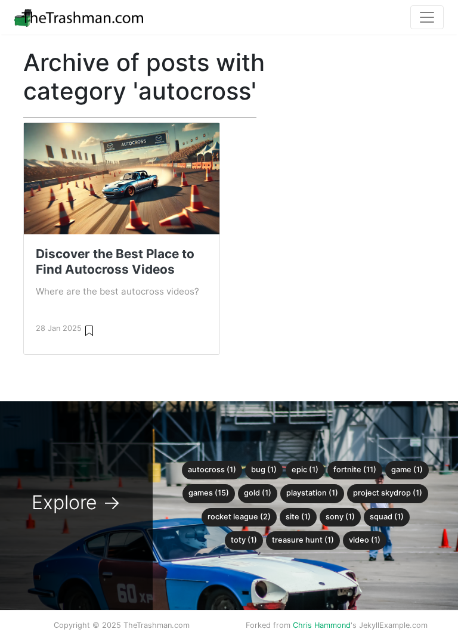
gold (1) (257, 492)
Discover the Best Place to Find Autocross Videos (115, 261)
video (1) (364, 539)
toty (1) (244, 539)
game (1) (407, 469)
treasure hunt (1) (303, 539)
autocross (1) (212, 469)
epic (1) (305, 469)
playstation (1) (312, 492)
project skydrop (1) (387, 492)
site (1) (298, 516)
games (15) (208, 492)
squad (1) (387, 516)
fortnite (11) (354, 469)
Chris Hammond (322, 625)
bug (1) (264, 469)
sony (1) (340, 516)
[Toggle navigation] (427, 17)
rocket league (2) (239, 516)
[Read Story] (89, 330)
